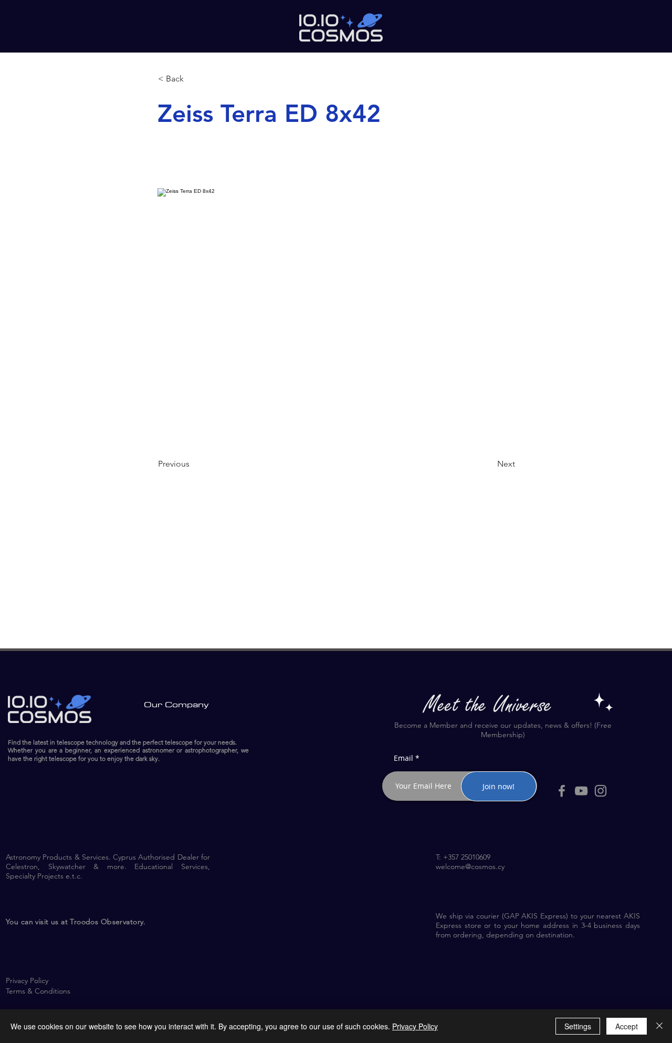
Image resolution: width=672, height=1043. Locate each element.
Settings (577, 1026)
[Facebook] (562, 791)
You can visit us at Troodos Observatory (74, 921)
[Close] (659, 1026)
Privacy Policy (415, 1026)
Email (403, 758)
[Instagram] (600, 791)
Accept (626, 1026)
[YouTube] (581, 791)
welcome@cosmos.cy (470, 866)
